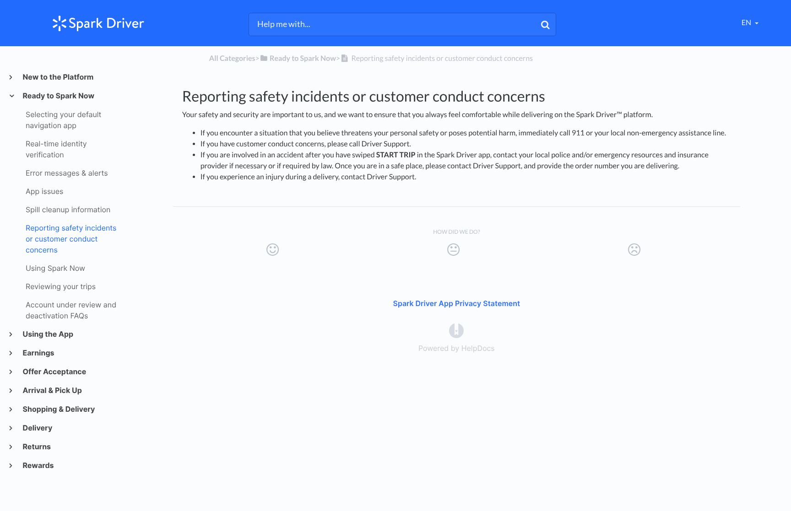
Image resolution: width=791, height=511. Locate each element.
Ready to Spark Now (58, 95)
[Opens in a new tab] (456, 330)
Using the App (47, 334)
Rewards (38, 465)
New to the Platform (57, 76)
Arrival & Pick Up (52, 390)
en (747, 22)
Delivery (37, 427)
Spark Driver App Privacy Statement (456, 303)
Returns (36, 446)
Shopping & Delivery (58, 409)
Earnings (38, 352)
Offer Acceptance (54, 371)
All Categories (232, 58)
